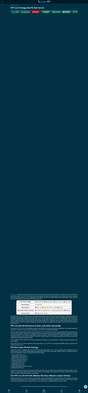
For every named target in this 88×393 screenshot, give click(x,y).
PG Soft (17, 5)
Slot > (15, 5)
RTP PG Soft (13, 294)
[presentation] (75, 12)
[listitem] (15, 12)
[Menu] (2, 1)
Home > (12, 5)
